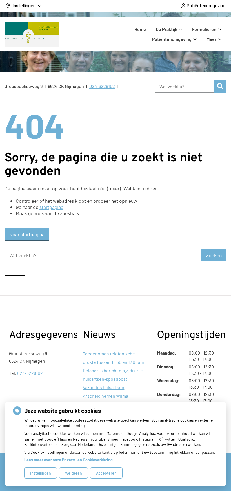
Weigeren (73, 473)
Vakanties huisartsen (103, 387)
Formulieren (204, 29)
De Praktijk (166, 29)
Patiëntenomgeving (172, 39)
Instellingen (40, 473)
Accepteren (106, 473)
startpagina (51, 207)
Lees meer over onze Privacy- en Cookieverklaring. (69, 459)
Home (140, 29)
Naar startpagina (27, 234)
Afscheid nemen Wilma (105, 395)
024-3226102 (30, 373)
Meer (211, 39)
